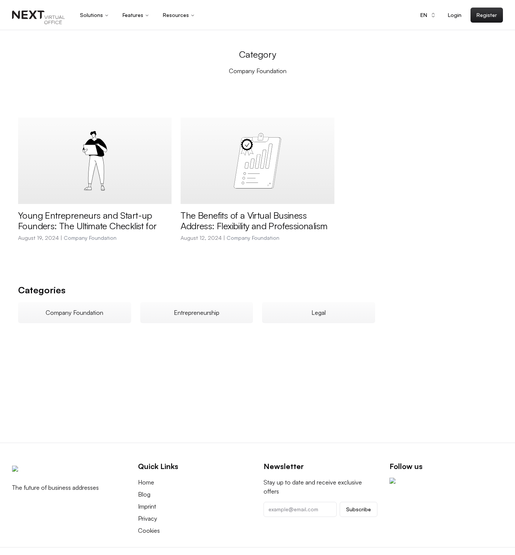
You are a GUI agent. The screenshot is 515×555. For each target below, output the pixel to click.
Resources (176, 15)
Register (487, 15)
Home (146, 482)
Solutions (91, 15)
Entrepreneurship (196, 312)
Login (454, 15)
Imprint (147, 506)
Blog (144, 494)
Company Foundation (90, 238)
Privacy (147, 518)
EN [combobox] (423, 15)
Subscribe (358, 509)
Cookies (149, 530)
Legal (318, 312)
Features (133, 15)
